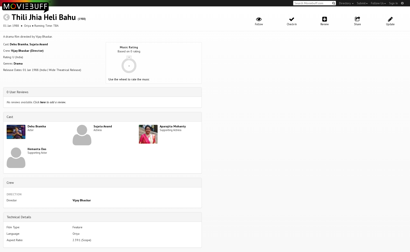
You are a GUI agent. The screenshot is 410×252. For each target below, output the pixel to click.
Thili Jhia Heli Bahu (44, 17)
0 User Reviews (17, 92)
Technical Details (19, 217)
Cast (10, 117)
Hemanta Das (37, 149)
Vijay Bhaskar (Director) (27, 51)
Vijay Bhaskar (82, 200)
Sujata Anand (38, 44)
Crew (10, 182)
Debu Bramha (19, 44)
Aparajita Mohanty (173, 126)
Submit (361, 3)
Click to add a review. (49, 102)
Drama (18, 63)
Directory (345, 3)
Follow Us (377, 3)
